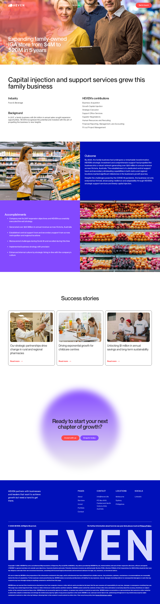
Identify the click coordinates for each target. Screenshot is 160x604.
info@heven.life (103, 497)
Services (76, 5)
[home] (16, 5)
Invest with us (70, 438)
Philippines (120, 504)
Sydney (119, 500)
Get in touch (144, 5)
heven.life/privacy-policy (104, 595)
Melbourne (120, 497)
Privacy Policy (145, 526)
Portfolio (87, 5)
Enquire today (89, 438)
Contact (81, 512)
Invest (97, 5)
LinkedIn (138, 497)
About (66, 5)
